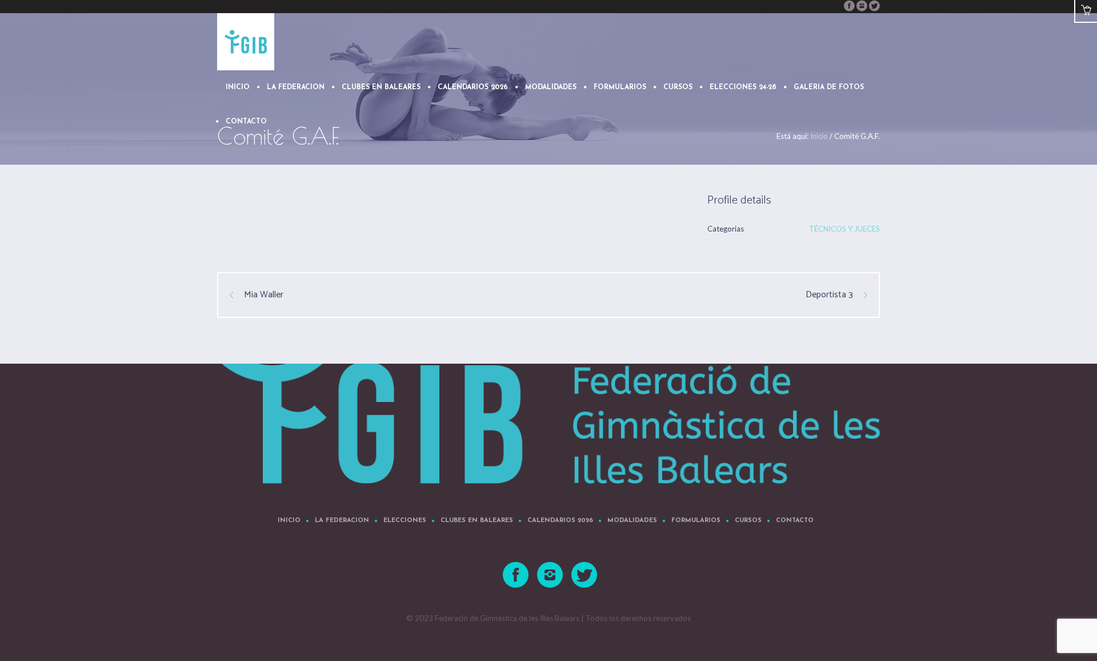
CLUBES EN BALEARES (477, 520)
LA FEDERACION (342, 520)
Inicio (289, 520)
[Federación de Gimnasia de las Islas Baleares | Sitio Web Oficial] (548, 399)
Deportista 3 (829, 295)
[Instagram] (861, 5)
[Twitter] (874, 5)
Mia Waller (263, 295)
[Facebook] (849, 5)
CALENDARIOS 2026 (560, 520)
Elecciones (404, 520)
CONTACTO (795, 520)
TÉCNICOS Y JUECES (844, 228)
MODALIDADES (632, 520)
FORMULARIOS (695, 520)
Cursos (748, 520)
